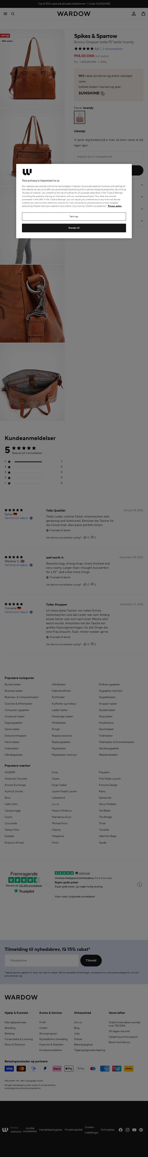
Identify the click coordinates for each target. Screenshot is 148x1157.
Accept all (74, 227)
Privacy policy (115, 206)
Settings (74, 216)
